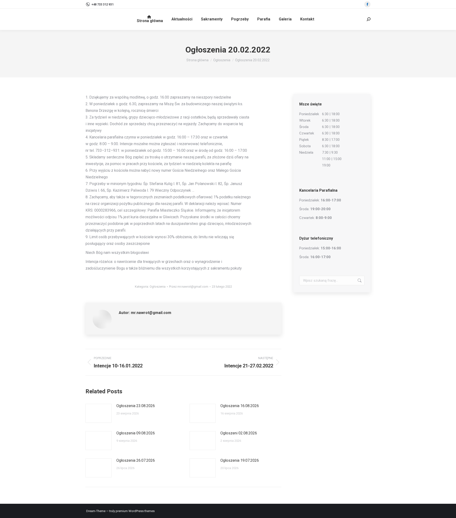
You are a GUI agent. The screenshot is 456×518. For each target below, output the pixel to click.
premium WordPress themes (135, 511)
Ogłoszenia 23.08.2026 (135, 406)
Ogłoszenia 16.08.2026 (239, 406)
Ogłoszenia (158, 286)
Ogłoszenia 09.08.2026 (135, 433)
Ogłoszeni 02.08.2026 (238, 433)
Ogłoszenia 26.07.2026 (135, 460)
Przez (188, 286)
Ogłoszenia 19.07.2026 (239, 460)
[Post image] (99, 413)
